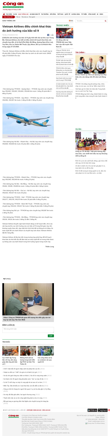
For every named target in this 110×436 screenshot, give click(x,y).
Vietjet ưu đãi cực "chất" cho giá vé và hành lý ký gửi (20, 372)
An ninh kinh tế (35, 14)
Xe (97, 14)
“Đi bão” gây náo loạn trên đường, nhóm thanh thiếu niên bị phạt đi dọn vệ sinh (64, 62)
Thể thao (60, 14)
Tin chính (9, 14)
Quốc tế (67, 14)
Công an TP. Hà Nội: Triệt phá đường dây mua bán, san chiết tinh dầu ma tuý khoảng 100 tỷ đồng (91, 153)
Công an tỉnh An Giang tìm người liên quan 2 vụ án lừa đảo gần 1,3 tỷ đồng (26, 389)
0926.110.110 (37, 410)
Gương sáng (75, 14)
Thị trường (45, 14)
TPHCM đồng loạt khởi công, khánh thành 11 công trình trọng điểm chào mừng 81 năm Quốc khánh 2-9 (91, 96)
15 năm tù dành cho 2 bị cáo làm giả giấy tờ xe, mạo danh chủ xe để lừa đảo (64, 86)
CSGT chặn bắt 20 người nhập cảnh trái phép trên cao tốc (21, 369)
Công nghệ (91, 14)
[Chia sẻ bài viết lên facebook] (48, 35)
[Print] (52, 35)
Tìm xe (18, 17)
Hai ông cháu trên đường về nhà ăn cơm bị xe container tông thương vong (64, 94)
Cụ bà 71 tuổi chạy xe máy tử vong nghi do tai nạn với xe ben (22, 382)
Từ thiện (84, 14)
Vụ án (15, 14)
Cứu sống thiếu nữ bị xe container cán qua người (45, 360)
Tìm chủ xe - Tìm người (28, 17)
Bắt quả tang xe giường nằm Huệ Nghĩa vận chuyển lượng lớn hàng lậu (25, 401)
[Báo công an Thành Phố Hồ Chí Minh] (13, 5)
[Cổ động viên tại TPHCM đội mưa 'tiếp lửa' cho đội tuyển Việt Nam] (64, 33)
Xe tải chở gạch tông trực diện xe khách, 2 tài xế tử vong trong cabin (25, 375)
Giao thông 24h (23, 14)
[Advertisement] (69, 6)
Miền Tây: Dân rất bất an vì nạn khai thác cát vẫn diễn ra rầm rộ (23, 386)
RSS (71, 20)
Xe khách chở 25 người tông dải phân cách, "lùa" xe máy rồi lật (23, 379)
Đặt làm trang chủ (11, 410)
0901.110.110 (46, 410)
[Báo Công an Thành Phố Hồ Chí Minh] (3, 13)
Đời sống (53, 14)
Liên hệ (22, 410)
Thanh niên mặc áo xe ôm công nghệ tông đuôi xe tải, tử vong (22, 398)
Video (101, 14)
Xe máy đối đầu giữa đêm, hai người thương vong (19, 394)
